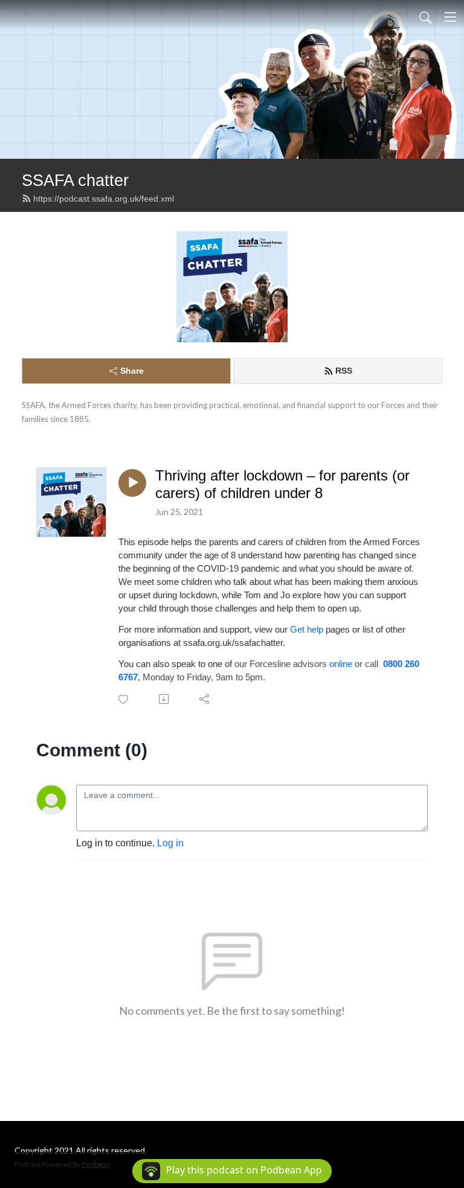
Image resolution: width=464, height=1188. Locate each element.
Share (132, 370)
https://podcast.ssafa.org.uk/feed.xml (103, 198)
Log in (170, 843)
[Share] (205, 699)
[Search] (425, 17)
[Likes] (124, 699)
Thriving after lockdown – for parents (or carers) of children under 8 (282, 484)
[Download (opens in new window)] (165, 699)
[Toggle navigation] (450, 16)
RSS (343, 370)
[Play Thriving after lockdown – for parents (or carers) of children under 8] (132, 483)
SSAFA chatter (75, 180)
